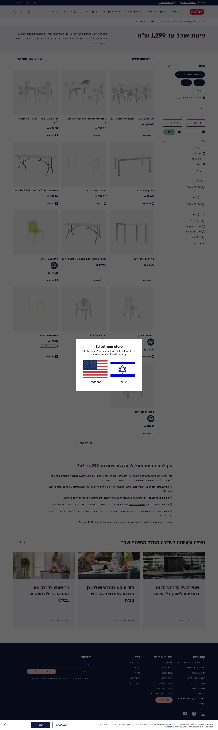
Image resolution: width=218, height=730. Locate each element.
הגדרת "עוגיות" (62, 725)
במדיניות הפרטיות (172, 727)
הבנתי (40, 725)
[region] (109, 725)
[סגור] (4, 724)
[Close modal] (83, 347)
